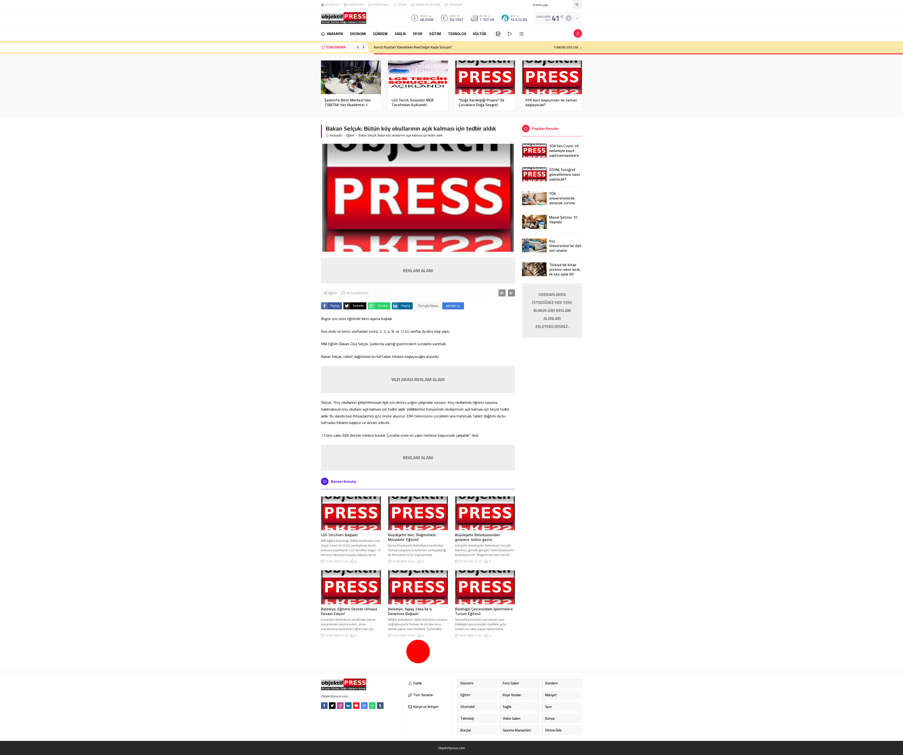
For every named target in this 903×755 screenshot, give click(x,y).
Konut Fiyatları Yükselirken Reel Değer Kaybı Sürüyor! (413, 47)
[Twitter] (332, 705)
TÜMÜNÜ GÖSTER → (568, 47)
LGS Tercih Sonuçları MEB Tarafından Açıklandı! (413, 102)
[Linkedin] (348, 705)
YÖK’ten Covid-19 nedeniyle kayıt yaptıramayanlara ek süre (564, 153)
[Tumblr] (380, 705)
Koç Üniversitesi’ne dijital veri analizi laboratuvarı (565, 248)
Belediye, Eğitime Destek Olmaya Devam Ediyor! (349, 611)
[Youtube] (356, 705)
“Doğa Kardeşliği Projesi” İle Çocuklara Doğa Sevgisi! (481, 102)
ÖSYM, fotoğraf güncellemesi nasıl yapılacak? (564, 174)
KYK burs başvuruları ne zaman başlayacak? (551, 102)
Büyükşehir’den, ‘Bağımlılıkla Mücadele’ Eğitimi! (412, 537)
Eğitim (350, 135)
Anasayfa (336, 135)
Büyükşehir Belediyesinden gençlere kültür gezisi (477, 537)
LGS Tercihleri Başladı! (339, 534)
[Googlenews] (364, 705)
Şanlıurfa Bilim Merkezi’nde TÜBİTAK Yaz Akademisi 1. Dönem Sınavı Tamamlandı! (348, 105)
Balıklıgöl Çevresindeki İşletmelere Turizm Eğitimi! (484, 611)
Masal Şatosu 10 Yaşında (563, 219)
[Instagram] (340, 705)
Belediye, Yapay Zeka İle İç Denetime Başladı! (410, 611)
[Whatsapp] (372, 705)
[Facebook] (324, 705)
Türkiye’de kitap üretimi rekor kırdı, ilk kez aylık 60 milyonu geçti (565, 271)
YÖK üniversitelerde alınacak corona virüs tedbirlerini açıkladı (563, 203)
